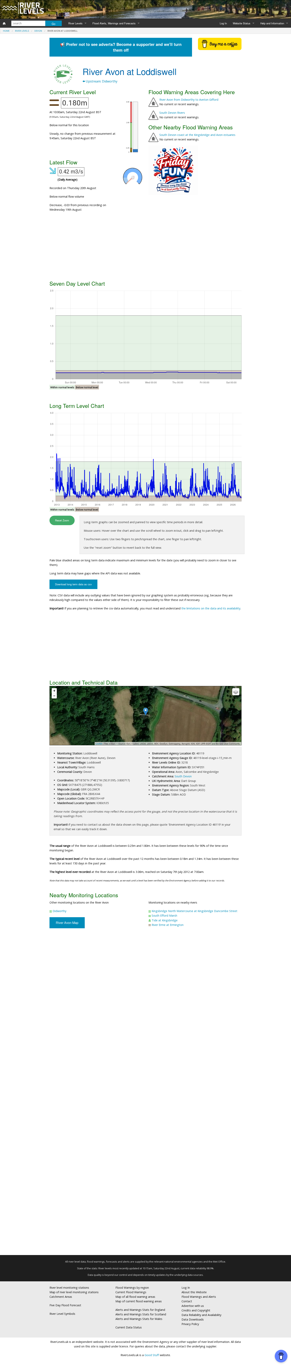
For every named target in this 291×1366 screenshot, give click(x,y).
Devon (38, 30)
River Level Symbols (62, 1314)
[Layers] (235, 691)
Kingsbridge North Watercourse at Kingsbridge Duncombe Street (194, 911)
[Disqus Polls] (145, 989)
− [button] (54, 696)
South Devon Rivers (172, 113)
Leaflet (99, 743)
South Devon (183, 776)
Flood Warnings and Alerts (199, 1297)
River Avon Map (67, 922)
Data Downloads (193, 1319)
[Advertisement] (145, 247)
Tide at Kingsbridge (165, 920)
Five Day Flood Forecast (65, 1305)
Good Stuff (152, 1355)
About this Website (194, 1292)
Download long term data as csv (73, 584)
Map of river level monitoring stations (74, 1292)
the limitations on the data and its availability (210, 608)
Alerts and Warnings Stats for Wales (138, 1319)
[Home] (4, 23)
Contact (187, 1301)
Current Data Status (128, 1327)
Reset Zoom (62, 520)
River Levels (75, 23)
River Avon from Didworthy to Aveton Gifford (188, 99)
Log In (223, 23)
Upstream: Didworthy (101, 81)
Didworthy (59, 911)
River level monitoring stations (69, 1287)
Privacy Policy (190, 1324)
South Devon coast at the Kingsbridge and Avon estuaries (197, 135)
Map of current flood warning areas (138, 1301)
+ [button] (54, 691)
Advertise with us (193, 1306)
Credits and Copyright (196, 1310)
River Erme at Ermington (168, 925)
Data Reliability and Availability (201, 1315)
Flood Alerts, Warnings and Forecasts (114, 23)
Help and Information (272, 23)
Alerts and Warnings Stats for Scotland (140, 1314)
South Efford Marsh (164, 915)
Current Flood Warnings (130, 1292)
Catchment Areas (60, 1297)
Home (6, 30)
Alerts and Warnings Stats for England (140, 1310)
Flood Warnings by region (132, 1287)
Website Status (241, 23)
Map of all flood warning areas (135, 1297)
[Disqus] (145, 1093)
